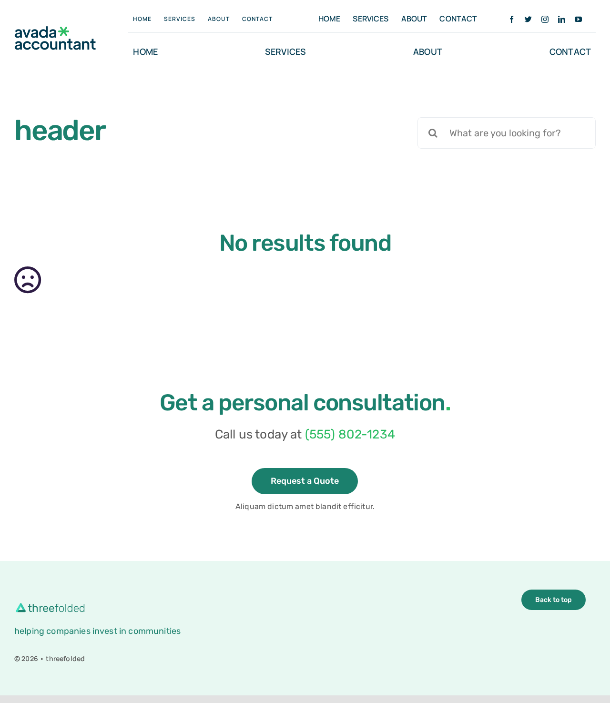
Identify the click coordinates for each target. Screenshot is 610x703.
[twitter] (528, 19)
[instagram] (545, 19)
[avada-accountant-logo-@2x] (55, 31)
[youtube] (578, 19)
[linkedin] (561, 19)
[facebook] (511, 19)
